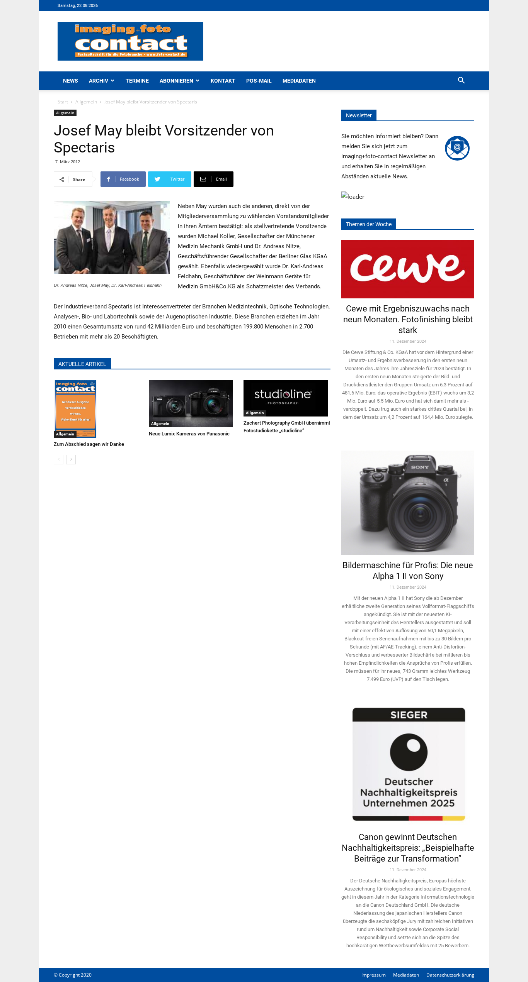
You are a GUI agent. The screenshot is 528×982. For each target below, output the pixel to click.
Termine (137, 81)
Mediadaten (299, 81)
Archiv (98, 81)
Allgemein (86, 101)
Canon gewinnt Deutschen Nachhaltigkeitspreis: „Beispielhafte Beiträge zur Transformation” (408, 847)
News (70, 81)
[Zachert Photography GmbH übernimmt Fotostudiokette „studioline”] (287, 398)
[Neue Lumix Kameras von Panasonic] (192, 403)
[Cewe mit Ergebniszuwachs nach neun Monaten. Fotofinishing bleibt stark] (407, 269)
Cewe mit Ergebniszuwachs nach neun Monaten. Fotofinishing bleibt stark (408, 319)
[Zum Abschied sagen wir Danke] (97, 409)
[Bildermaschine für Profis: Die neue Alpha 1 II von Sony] (407, 497)
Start (63, 101)
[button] (461, 81)
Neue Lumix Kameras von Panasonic (189, 434)
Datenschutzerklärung (450, 975)
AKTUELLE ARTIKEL (82, 364)
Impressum (373, 975)
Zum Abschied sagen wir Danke (89, 444)
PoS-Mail (259, 81)
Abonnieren (176, 81)
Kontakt (223, 81)
